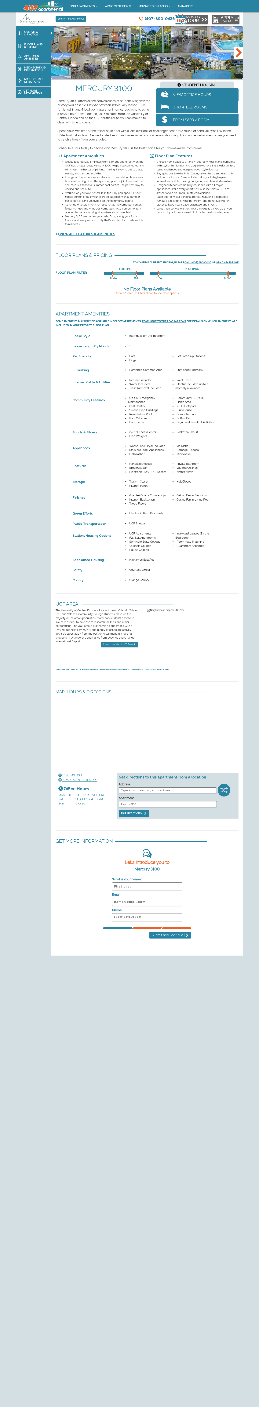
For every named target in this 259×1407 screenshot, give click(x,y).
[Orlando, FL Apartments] (43, 6)
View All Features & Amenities (87, 234)
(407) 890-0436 (160, 18)
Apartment (126, 798)
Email (116, 894)
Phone (117, 910)
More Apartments (71, 18)
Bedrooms (124, 269)
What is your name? (126, 879)
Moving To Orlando (154, 6)
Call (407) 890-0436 (197, 262)
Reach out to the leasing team (164, 321)
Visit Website (73, 775)
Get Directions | (132, 813)
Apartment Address (79, 780)
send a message (227, 262)
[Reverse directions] (224, 791)
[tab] (35, 33)
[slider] (113, 274)
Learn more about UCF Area (118, 644)
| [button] (168, 935)
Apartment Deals (118, 6)
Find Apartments (83, 6)
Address (124, 784)
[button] (238, 53)
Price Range (192, 269)
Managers (185, 6)
